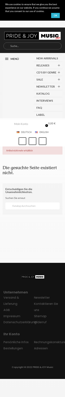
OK (55, 15)
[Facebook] (22, 141)
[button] (49, 124)
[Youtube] (42, 141)
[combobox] (32, 46)
